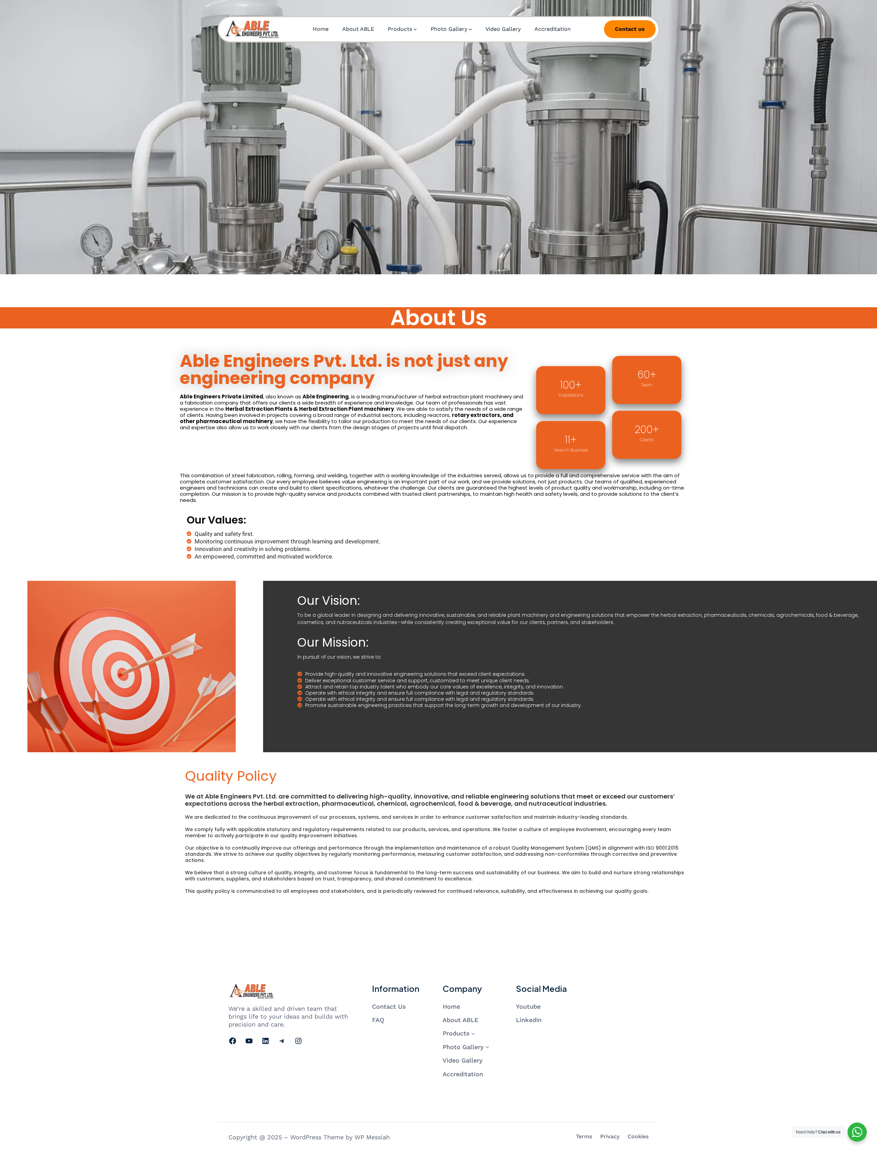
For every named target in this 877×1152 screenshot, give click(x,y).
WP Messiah (372, 1137)
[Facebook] (232, 1041)
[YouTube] (249, 1041)
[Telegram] (282, 1041)
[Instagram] (298, 1041)
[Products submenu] (415, 29)
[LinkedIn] (265, 1041)
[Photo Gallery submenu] (470, 29)
